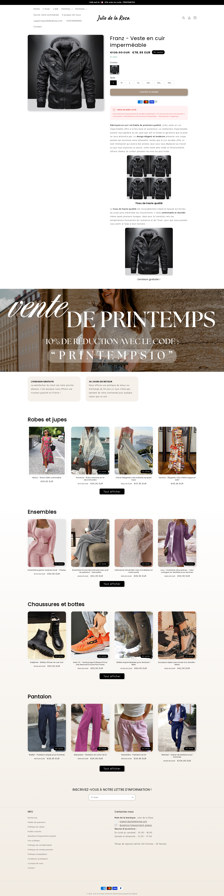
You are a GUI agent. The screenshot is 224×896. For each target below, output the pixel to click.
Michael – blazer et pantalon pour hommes (177, 756)
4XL (170, 83)
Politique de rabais (36, 827)
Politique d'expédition (37, 854)
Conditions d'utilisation (38, 859)
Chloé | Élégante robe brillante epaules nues (134, 479)
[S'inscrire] (132, 797)
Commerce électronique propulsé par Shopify (121, 893)
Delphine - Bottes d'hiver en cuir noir (47, 662)
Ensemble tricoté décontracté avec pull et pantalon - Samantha (90, 571)
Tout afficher (112, 491)
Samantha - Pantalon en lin (133, 755)
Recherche (32, 818)
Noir (114, 69)
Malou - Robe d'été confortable (46, 478)
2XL (148, 83)
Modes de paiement (36, 822)
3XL (159, 83)
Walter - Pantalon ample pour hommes (47, 755)
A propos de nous (35, 863)
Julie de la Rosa (98, 893)
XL (138, 83)
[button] (67, 9)
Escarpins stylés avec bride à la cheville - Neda (177, 663)
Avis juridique (34, 840)
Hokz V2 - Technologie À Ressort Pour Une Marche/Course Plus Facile (90, 663)
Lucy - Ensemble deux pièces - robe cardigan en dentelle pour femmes (177, 571)
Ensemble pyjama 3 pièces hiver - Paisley (47, 570)
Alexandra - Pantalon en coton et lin (90, 755)
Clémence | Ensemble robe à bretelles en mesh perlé (134, 571)
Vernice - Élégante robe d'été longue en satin (177, 479)
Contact (31, 868)
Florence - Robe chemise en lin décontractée (90, 479)
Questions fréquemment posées (42, 836)
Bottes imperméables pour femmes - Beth (134, 663)
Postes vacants (34, 831)
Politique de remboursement (40, 849)
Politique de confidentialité (40, 845)
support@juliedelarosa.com (133, 821)
